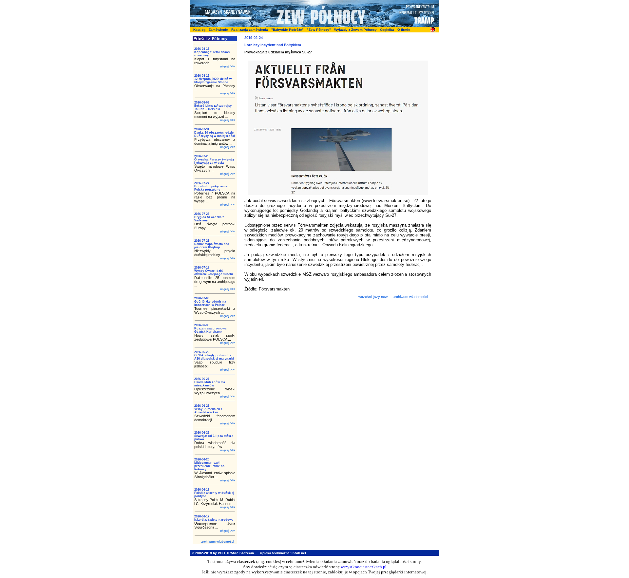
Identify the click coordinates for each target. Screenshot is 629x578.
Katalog (199, 29)
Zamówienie (218, 29)
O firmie (403, 29)
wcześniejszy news (374, 297)
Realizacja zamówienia (249, 29)
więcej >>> (227, 66)
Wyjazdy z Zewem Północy (355, 29)
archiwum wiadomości (217, 541)
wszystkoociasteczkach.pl (364, 566)
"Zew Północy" (319, 29)
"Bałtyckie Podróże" (287, 29)
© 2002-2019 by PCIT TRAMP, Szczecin (223, 553)
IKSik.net (299, 553)
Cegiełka (387, 29)
